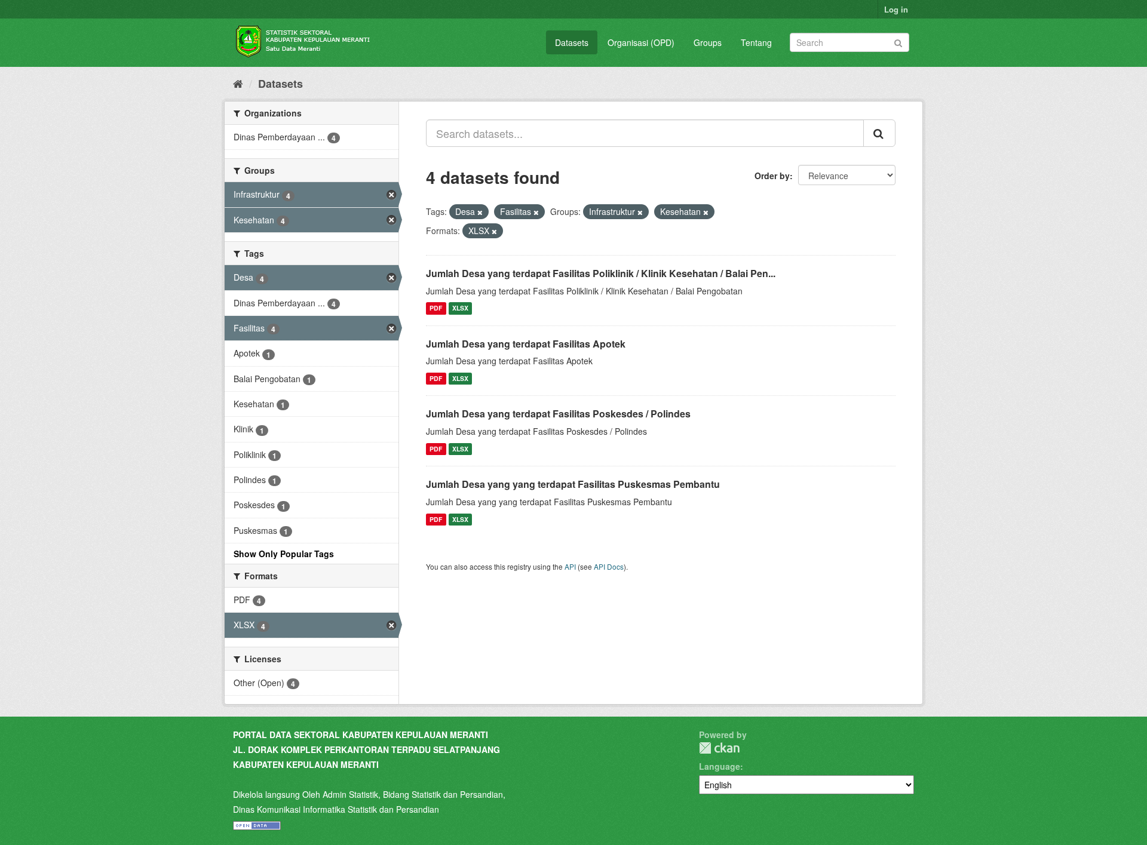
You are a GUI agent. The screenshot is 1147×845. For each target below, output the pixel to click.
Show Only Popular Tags (284, 554)
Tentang (756, 42)
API (570, 566)
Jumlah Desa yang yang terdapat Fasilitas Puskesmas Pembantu (573, 484)
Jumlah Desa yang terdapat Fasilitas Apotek (525, 344)
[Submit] (898, 41)
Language (719, 766)
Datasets (571, 42)
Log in (896, 9)
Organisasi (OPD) (641, 42)
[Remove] (480, 212)
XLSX (460, 308)
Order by (772, 176)
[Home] (238, 83)
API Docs (609, 566)
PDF (436, 308)
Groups (708, 42)
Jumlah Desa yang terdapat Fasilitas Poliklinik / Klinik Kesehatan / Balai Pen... (600, 273)
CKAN (719, 748)
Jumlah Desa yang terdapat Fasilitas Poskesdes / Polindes (558, 413)
